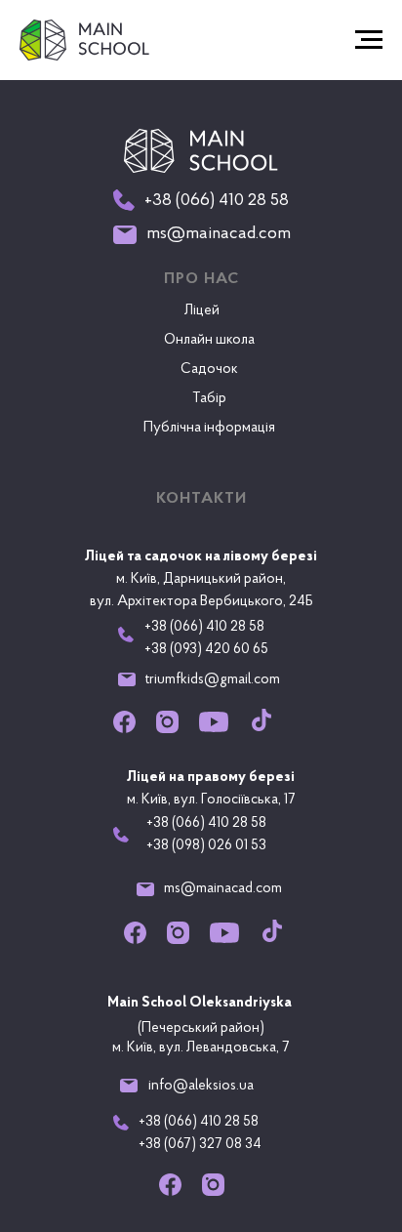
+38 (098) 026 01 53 (206, 846)
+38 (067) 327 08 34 (200, 1144)
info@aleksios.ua (201, 1086)
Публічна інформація (209, 428)
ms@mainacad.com (223, 889)
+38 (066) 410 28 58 (206, 823)
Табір (209, 398)
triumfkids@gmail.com (212, 680)
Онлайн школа (209, 340)
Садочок (209, 369)
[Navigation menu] (368, 40)
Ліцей (202, 311)
